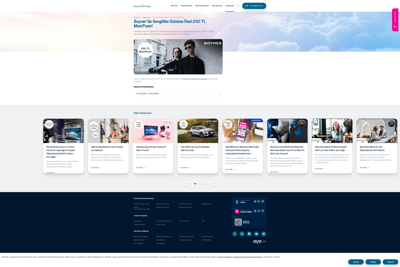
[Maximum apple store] (255, 211)
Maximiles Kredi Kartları (163, 221)
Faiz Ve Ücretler (184, 221)
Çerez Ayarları (160, 224)
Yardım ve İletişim (139, 224)
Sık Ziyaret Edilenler (141, 231)
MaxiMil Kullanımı (139, 240)
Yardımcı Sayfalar (140, 216)
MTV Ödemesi (138, 243)
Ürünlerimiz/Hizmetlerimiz (144, 198)
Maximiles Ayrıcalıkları (141, 236)
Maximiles (174, 6)
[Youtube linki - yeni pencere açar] (256, 234)
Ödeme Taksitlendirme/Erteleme (142, 208)
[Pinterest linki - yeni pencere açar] (263, 234)
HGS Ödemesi (160, 243)
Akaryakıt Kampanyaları (164, 236)
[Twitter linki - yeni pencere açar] (234, 234)
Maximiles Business (202, 6)
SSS (203, 221)
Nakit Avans (160, 240)
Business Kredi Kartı (162, 204)
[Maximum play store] (259, 211)
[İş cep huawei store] (262, 201)
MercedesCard (217, 6)
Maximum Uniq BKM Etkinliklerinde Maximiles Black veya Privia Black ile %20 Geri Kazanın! (287, 150)
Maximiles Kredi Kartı (185, 204)
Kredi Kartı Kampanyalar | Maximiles (195, 79)
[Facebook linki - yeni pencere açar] (249, 234)
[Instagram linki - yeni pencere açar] (242, 234)
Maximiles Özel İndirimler (141, 204)
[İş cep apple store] (255, 201)
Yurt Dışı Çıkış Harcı (185, 240)
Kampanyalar (229, 6)
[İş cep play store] (259, 201)
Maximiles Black (186, 6)
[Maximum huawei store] (262, 211)
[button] (142, 6)
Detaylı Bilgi (49, 173)
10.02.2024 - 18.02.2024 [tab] (147, 94)
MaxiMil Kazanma (207, 236)
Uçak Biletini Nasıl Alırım (186, 236)
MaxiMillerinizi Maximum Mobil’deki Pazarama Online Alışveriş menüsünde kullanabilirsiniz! (242, 150)
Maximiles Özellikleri (162, 207)
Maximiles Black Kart (185, 207)
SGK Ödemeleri (206, 240)
